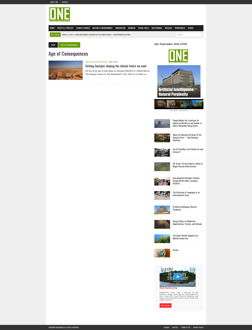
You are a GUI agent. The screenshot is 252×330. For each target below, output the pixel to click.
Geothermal (156, 28)
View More (165, 302)
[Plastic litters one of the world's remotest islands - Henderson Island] (178, 277)
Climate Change (83, 28)
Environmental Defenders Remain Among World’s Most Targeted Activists (186, 180)
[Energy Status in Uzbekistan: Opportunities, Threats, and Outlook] (162, 226)
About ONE (54, 2)
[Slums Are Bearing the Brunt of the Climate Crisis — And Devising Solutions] (162, 140)
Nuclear (168, 28)
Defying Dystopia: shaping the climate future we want (115, 65)
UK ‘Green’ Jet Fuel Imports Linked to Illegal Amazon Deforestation (188, 165)
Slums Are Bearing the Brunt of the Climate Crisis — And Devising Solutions (187, 137)
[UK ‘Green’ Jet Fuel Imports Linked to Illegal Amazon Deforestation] (162, 169)
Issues (190, 28)
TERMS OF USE (185, 324)
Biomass (131, 28)
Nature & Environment (103, 28)
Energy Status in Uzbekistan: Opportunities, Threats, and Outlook (187, 223)
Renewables (180, 28)
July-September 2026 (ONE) (170, 44)
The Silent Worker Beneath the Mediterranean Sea (185, 237)
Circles (175, 250)
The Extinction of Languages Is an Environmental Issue (186, 194)
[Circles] (162, 255)
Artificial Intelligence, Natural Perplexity (185, 208)
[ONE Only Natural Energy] (126, 15)
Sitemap (166, 324)
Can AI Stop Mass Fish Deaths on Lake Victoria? (188, 151)
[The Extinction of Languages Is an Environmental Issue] (162, 198)
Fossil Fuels (143, 28)
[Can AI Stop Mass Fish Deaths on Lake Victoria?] (162, 154)
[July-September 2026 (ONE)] (178, 113)
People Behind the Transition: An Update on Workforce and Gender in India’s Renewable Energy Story (187, 123)
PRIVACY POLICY (198, 324)
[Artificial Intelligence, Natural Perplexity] (162, 212)
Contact (65, 2)
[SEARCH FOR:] (189, 34)
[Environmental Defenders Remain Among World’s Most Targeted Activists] (162, 183)
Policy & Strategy (65, 28)
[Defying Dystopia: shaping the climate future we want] (66, 78)
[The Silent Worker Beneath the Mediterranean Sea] (162, 241)
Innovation (120, 28)
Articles (89, 62)
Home (52, 28)
